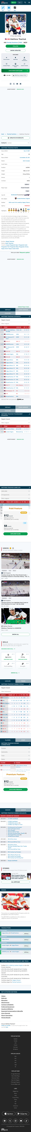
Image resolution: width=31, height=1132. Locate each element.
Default (7, 309)
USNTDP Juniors (9, 334)
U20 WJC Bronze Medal (13, 836)
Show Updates (15, 50)
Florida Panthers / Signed (23, 198)
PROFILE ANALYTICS (20, 75)
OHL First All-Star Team (13, 831)
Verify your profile (5, 1025)
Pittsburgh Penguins (15, 1082)
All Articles (15, 882)
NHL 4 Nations (19, 385)
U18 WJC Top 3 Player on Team (15, 824)
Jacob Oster (15, 248)
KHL (15, 1058)
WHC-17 (18, 341)
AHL (15, 1062)
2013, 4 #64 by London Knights (14, 965)
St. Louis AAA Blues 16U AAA (10, 330)
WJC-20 (18, 357)
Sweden (15, 1039)
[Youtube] (21, 1121)
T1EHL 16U (18, 330)
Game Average (23, 309)
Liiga (16, 1064)
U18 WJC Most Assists (13, 823)
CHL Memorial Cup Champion (15, 827)
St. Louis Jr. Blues (10, 429)
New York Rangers (15, 1080)
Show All (15, 634)
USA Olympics (9, 390)
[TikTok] (26, 1121)
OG (17, 390)
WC (17, 393)
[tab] (7, 309)
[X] (10, 1121)
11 (28, 663)
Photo (15, 1099)
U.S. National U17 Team (10, 337)
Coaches (8, 313)
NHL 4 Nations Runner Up (14, 854)
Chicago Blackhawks (15, 1074)
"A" (14, 365)
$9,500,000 (14, 194)
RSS (15, 1103)
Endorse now (8, 659)
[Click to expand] (29, 743)
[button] (15, 46)
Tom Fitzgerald (11, 246)
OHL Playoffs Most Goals (13, 834)
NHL (20, 42)
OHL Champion (11, 830)
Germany (15, 1047)
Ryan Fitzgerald (20, 245)
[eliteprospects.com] (4, 2)
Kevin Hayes (8, 248)
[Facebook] (5, 1121)
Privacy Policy (15, 1097)
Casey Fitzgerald (10, 245)
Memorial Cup (19, 432)
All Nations (15, 1049)
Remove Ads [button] (20, 89)
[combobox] (1, 324)
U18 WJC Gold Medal (13, 821)
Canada (28, 160)
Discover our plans (15, 70)
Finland (15, 1045)
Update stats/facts (16, 138)
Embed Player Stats (23, 307)
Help (15, 1095)
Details (26, 933)
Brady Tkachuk (10, 241)
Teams (23, 681)
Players (7, 740)
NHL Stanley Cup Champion (14, 852)
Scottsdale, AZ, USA (25, 157)
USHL (17, 334)
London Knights (9, 354)
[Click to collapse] (29, 316)
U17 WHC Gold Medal (13, 818)
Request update (25, 252)
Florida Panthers (12, 42)
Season (7, 810)
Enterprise (15, 1105)
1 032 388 (8, 75)
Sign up (14, 2)
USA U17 (8, 341)
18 (13, 654)
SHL (15, 1060)
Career (15, 1108)
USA (24, 160)
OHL (17, 354)
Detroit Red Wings (15, 1076)
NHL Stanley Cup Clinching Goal (15, 857)
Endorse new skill (7, 648)
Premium (27, 205)
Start (2, 134)
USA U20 (8, 357)
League (23, 810)
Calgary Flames (9, 360)
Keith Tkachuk (9, 243)
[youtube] (17, 84)
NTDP (17, 337)
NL (15, 1066)
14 (28, 654)
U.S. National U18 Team (10, 347)
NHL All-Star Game (12, 839)
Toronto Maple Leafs (15, 1084)
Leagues (7, 681)
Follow (15, 46)
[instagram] (10, 84)
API (15, 1101)
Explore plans (15, 534)
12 (13, 663)
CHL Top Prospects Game (14, 828)
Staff (23, 740)
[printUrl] (20, 84)
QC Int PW (18, 429)
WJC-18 (18, 351)
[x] (14, 84)
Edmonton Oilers (15, 1078)
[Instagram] (15, 1121)
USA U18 (8, 351)
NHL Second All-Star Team (14, 842)
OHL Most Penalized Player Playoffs (16, 833)
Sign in (20, 2)
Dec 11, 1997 (27, 151)
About (15, 1093)
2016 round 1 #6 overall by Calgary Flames (19, 202)
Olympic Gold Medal (12, 860)
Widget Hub (15, 1091)
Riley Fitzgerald (20, 246)
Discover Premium (15, 789)
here (7, 1027)
